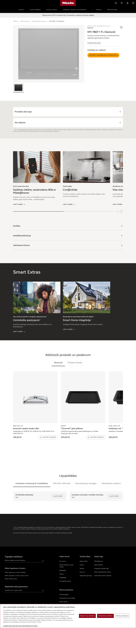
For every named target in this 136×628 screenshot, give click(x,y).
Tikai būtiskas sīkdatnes (105, 615)
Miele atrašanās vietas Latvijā (66, 566)
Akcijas (82, 568)
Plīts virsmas (25, 21)
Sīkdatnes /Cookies (32, 626)
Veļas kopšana (35, 9)
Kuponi (82, 565)
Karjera (61, 574)
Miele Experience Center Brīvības (15, 572)
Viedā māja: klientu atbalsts (102, 575)
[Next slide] (121, 211)
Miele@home (98, 561)
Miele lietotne (98, 565)
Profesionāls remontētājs (67, 598)
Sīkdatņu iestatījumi (122, 615)
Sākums (15, 21)
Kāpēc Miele (84, 561)
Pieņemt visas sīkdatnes (87, 615)
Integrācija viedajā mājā (101, 568)
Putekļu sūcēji (51, 9)
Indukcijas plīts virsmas (39, 21)
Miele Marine (63, 601)
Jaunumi (82, 572)
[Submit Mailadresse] (43, 591)
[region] (48, 54)
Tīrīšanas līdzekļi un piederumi (74, 9)
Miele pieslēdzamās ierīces (102, 572)
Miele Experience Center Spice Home (17, 575)
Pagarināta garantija (86, 575)
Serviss (99, 9)
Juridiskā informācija (9, 626)
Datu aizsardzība (21, 626)
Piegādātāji (62, 577)
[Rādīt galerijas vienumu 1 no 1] (18, 88)
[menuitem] (22, 9)
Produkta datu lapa (94, 43)
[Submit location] (43, 561)
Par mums (62, 561)
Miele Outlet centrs (11, 579)
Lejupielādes (58, 496)
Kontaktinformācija (65, 581)
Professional (112, 9)
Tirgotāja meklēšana (13, 557)
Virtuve (21, 9)
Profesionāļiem (64, 594)
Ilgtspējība (62, 570)
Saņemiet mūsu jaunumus (16, 587)
